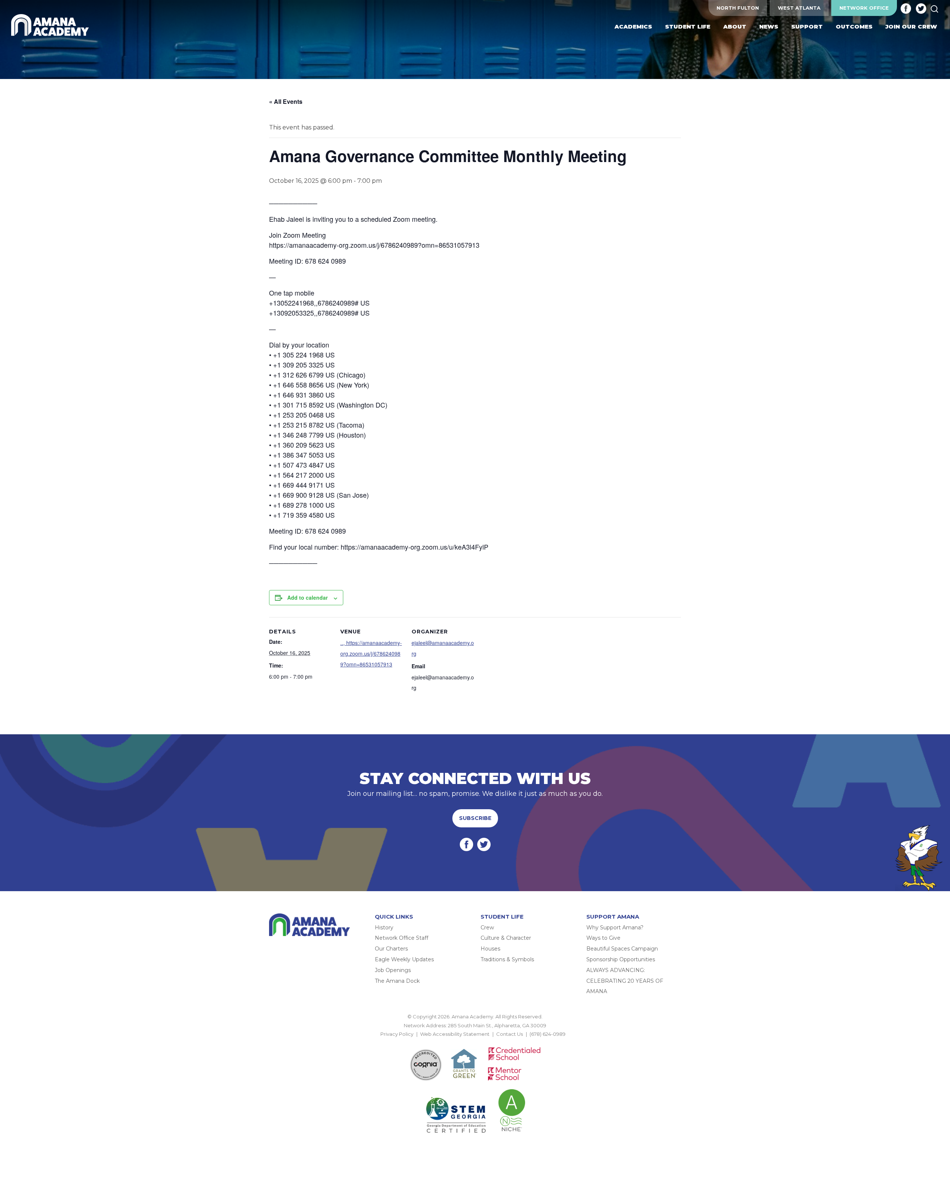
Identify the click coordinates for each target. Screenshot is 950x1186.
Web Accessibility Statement (454, 1034)
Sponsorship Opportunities (620, 959)
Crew (487, 927)
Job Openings (393, 970)
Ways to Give (603, 938)
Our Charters (391, 948)
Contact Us (509, 1034)
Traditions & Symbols (507, 959)
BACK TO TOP (475, 1042)
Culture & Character (506, 938)
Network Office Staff (401, 938)
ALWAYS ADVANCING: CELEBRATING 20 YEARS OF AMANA (624, 981)
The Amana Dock (397, 981)
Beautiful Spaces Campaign (622, 948)
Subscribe (475, 818)
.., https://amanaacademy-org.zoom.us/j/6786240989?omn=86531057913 (371, 653)
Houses (490, 948)
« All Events (285, 101)
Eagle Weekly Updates (404, 959)
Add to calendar (307, 597)
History (384, 927)
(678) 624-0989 (548, 1034)
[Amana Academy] (51, 25)
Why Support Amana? (614, 927)
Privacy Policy (396, 1034)
